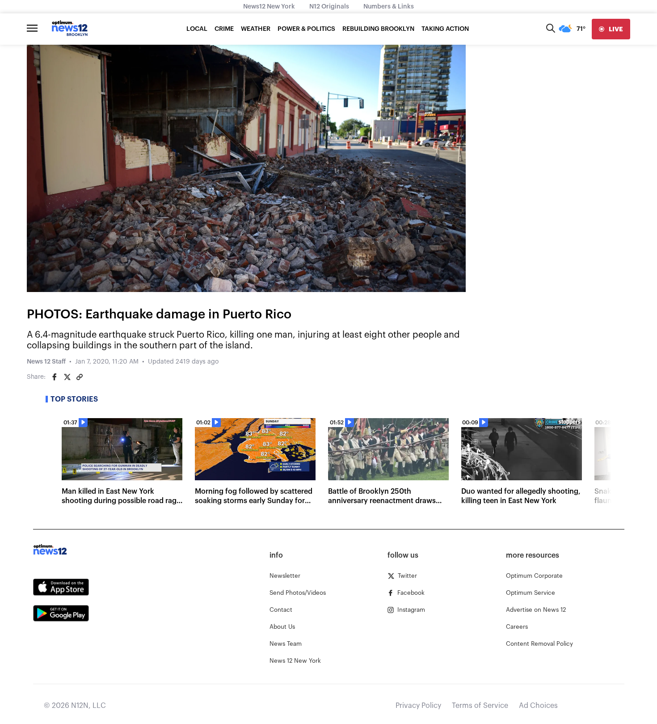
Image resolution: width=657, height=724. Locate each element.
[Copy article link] (79, 377)
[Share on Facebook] (54, 377)
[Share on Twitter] (67, 377)
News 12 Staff (46, 362)
